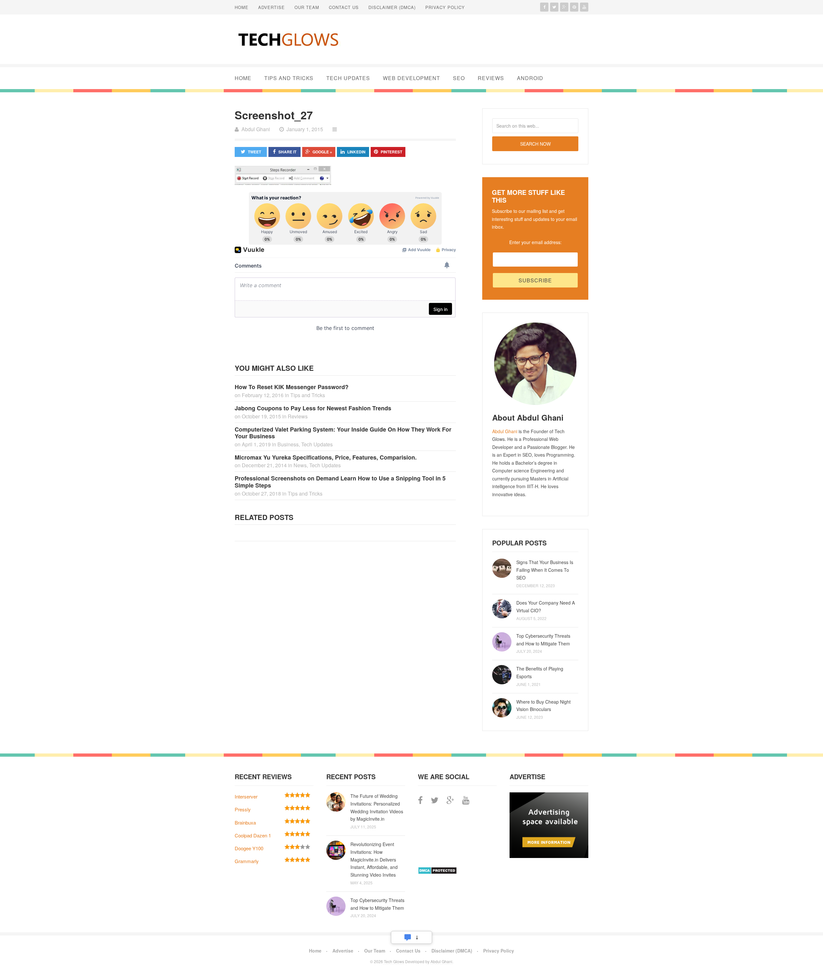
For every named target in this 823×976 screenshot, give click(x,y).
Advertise (271, 7)
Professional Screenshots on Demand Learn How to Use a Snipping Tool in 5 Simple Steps (340, 481)
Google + (322, 152)
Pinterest (391, 152)
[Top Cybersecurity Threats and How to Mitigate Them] (501, 642)
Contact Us (344, 7)
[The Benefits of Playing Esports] (501, 674)
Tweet (254, 152)
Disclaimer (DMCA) (392, 7)
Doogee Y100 (249, 848)
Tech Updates (348, 78)
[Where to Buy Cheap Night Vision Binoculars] (501, 707)
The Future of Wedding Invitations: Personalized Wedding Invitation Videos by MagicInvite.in (376, 807)
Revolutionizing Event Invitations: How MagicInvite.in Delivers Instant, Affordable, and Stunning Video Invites (374, 859)
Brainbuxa (245, 822)
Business (288, 444)
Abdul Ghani (504, 431)
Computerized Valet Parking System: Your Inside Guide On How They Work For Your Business (343, 433)
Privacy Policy (445, 7)
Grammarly (247, 861)
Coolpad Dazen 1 (253, 835)
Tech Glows (393, 961)
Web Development (411, 78)
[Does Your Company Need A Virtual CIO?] (501, 608)
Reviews (491, 78)
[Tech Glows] (288, 39)
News (300, 465)
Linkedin (356, 152)
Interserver (246, 796)
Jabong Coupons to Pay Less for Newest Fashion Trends (313, 408)
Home (242, 7)
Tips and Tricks (288, 78)
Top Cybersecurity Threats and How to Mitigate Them (543, 640)
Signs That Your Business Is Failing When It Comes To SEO (544, 570)
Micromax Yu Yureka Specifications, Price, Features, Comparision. (326, 457)
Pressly (243, 809)
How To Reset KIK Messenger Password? (291, 387)
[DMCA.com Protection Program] (437, 872)
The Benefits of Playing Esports (539, 672)
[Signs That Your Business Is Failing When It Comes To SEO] (501, 568)
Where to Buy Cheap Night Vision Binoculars (543, 705)
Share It (287, 152)
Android (530, 78)
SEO (459, 78)
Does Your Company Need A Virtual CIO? (545, 606)
